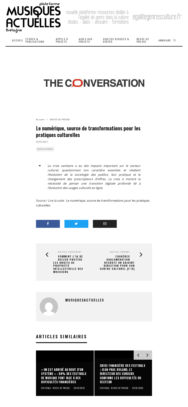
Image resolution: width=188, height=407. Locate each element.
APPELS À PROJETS (62, 40)
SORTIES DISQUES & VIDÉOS (116, 40)
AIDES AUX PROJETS (86, 40)
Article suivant (120, 251)
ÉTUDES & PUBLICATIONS (35, 40)
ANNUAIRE (164, 40)
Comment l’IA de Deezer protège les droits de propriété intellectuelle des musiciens (68, 264)
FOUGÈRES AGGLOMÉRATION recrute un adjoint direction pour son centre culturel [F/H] (117, 262)
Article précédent (70, 251)
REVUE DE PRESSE (143, 40)
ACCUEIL (17, 40)
